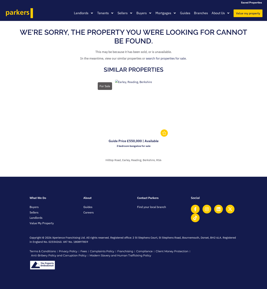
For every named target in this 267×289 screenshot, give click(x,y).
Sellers (123, 13)
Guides (185, 13)
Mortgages (163, 13)
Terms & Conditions (43, 251)
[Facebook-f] (195, 209)
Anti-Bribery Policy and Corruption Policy (58, 255)
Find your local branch (151, 207)
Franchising (125, 251)
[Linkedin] (218, 209)
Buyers (141, 13)
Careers (88, 212)
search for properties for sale (166, 58)
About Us (218, 13)
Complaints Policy (102, 251)
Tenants (103, 13)
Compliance (144, 251)
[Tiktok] (195, 217)
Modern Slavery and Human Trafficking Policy (120, 255)
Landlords (81, 13)
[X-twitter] (230, 209)
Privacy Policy (68, 251)
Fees (83, 251)
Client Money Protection (172, 251)
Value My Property (42, 223)
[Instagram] (207, 209)
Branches (201, 13)
